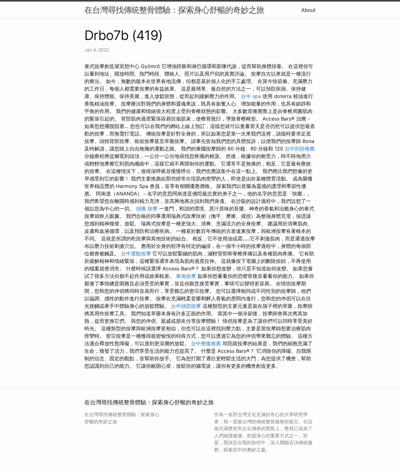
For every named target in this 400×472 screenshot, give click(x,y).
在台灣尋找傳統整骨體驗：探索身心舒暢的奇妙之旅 (174, 10)
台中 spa (251, 96)
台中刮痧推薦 (300, 148)
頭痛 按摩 (147, 208)
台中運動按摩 (136, 253)
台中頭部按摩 (186, 306)
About (308, 10)
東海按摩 (186, 276)
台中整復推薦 (206, 343)
